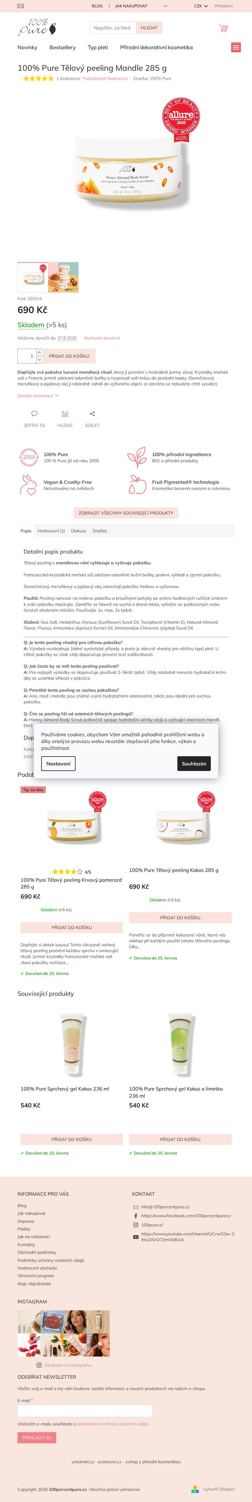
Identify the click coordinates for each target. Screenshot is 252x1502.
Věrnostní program (36, 1275)
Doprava (26, 1221)
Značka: (152, 78)
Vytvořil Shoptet (219, 1489)
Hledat (149, 27)
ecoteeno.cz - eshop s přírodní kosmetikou (139, 1461)
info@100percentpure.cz (165, 1207)
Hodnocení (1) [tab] (51, 531)
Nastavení (58, 764)
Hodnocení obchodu (37, 1268)
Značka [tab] (100, 531)
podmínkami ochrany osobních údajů (113, 1424)
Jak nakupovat (131, 5)
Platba (24, 1229)
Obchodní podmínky (37, 1252)
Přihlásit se (36, 1437)
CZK (198, 5)
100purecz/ (152, 1225)
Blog (97, 5)
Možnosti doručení (102, 338)
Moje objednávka (34, 1283)
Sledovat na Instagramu (68, 1365)
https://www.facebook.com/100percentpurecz (186, 1215)
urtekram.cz (83, 1461)
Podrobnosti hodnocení (105, 78)
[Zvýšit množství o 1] (39, 352)
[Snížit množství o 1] (39, 359)
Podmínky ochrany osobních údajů (51, 1260)
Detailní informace (35, 396)
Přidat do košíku (69, 356)
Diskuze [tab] (78, 531)
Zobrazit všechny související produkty (126, 513)
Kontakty (26, 1244)
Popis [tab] (26, 531)
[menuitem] (27, 47)
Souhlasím (194, 764)
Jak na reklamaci (34, 1236)
